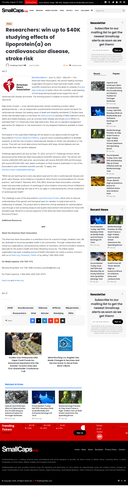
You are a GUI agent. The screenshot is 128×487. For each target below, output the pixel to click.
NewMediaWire (39, 77)
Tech (76, 10)
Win (72, 313)
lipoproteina (73, 308)
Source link (7, 299)
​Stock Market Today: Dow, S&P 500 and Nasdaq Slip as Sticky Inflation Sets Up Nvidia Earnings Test (114, 163)
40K (11, 308)
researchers (20, 313)
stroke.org (19, 280)
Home (31, 10)
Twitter (33, 255)
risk (34, 313)
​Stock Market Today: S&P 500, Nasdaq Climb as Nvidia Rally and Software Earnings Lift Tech (42, 411)
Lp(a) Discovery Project (49, 198)
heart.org (16, 255)
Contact (122, 450)
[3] (69, 119)
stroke (45, 313)
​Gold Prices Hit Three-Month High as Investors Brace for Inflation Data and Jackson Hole (114, 186)
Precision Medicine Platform (26, 138)
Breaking (39, 10)
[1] (70, 112)
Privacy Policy (111, 450)
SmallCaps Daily (16, 65)
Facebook (25, 255)
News (62, 10)
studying (59, 313)
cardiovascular (26, 308)
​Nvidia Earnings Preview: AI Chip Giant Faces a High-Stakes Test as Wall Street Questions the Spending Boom (70, 411)
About (90, 450)
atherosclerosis (48, 115)
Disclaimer (85, 10)
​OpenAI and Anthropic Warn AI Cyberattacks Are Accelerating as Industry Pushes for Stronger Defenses (15, 411)
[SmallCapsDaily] (15, 10)
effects (57, 308)
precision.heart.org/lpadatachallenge (18, 169)
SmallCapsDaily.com (44, 481)
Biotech (69, 10)
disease (43, 308)
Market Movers (51, 10)
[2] (66, 119)
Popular (116, 73)
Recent (97, 73)
